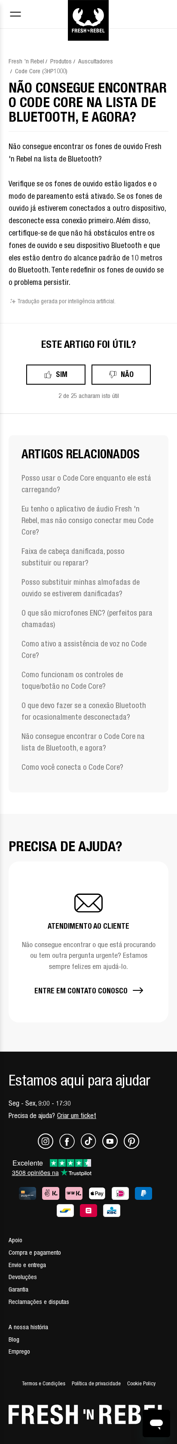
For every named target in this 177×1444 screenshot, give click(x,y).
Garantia (18, 1289)
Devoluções (23, 1276)
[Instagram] (48, 1146)
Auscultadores (95, 61)
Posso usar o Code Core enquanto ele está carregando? (86, 483)
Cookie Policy (141, 1383)
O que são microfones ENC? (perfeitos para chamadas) (87, 618)
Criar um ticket (76, 1115)
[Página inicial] (88, 10)
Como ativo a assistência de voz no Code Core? (83, 649)
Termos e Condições (43, 1383)
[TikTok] (91, 1146)
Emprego (19, 1351)
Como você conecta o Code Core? (72, 766)
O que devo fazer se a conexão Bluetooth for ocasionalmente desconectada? (83, 711)
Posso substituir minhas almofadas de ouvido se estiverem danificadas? (80, 587)
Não (127, 374)
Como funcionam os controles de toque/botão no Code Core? (72, 680)
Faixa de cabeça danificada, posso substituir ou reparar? (73, 557)
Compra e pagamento (35, 1252)
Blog (14, 1339)
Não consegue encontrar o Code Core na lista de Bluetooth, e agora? (83, 742)
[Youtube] (113, 1146)
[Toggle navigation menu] (15, 15)
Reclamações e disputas (39, 1301)
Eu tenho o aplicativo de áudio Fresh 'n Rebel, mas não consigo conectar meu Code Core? (87, 520)
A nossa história (28, 1326)
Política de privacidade (96, 1383)
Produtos (61, 61)
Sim (61, 374)
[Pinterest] (131, 1146)
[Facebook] (70, 1146)
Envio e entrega (27, 1264)
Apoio (15, 1240)
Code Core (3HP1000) (41, 71)
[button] (88, 941)
